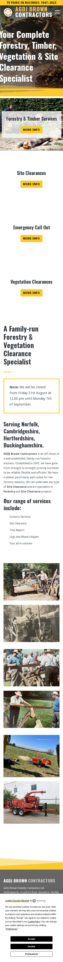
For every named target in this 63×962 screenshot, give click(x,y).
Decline (31, 946)
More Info (31, 129)
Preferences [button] (11, 929)
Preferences (31, 954)
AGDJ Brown (33, 12)
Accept (31, 939)
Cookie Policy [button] (34, 921)
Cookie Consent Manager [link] (17, 900)
